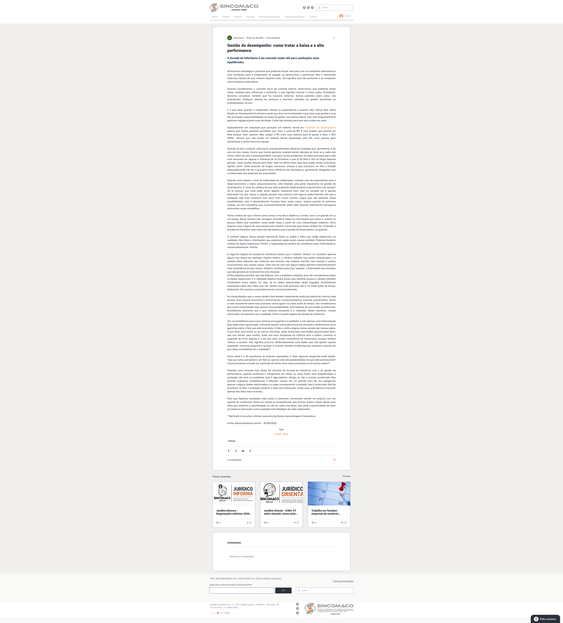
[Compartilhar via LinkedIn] (243, 450)
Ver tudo (346, 476)
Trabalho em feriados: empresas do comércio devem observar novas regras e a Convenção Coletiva (329, 512)
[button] (295, 17)
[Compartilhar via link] (250, 450)
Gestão (278, 434)
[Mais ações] (334, 38)
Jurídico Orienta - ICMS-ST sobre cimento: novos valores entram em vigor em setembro (281, 512)
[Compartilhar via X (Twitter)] (235, 450)
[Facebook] (304, 7)
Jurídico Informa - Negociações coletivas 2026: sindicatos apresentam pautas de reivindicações (233, 512)
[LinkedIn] (312, 7)
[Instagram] (308, 7)
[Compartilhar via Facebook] (228, 450)
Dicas (285, 434)
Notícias (231, 441)
